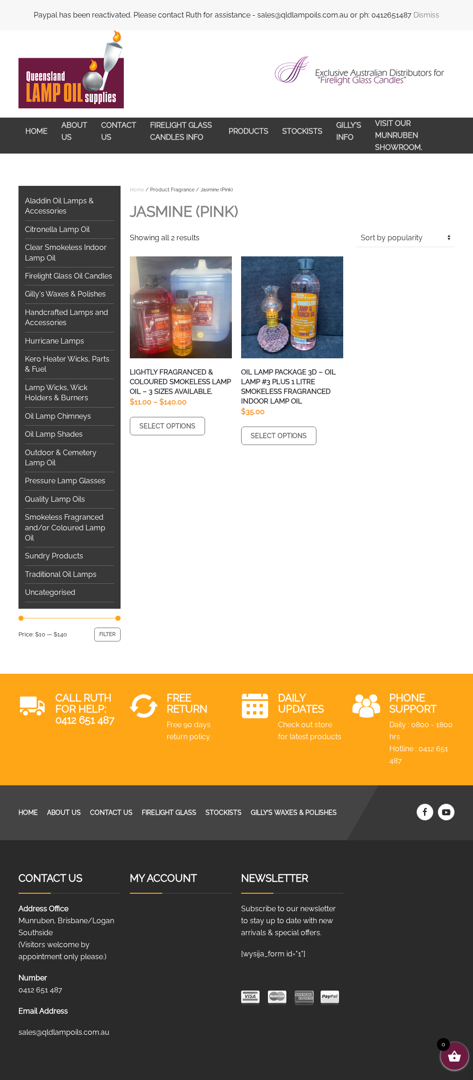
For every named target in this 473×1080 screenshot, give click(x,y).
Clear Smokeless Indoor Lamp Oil (66, 252)
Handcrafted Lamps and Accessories (66, 317)
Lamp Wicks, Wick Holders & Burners (56, 392)
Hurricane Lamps (54, 341)
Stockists (302, 131)
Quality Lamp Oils (55, 499)
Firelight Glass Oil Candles (68, 276)
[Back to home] (71, 69)
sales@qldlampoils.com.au (63, 1032)
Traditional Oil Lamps (61, 574)
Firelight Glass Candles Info (181, 131)
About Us (74, 131)
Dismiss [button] (426, 15)
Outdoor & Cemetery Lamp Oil (61, 457)
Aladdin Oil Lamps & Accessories (59, 205)
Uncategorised (50, 592)
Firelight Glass (169, 812)
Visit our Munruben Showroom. (398, 135)
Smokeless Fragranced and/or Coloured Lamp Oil (65, 527)
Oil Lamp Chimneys (58, 416)
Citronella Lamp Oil (57, 229)
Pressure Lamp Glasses (65, 480)
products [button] (248, 131)
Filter (107, 634)
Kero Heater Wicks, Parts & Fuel (67, 364)
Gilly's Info (348, 131)
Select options (167, 426)
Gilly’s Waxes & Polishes (294, 812)
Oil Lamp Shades (54, 434)
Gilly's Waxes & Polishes (65, 294)
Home (36, 131)
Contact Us (118, 131)
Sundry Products (54, 556)
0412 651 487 (85, 720)
